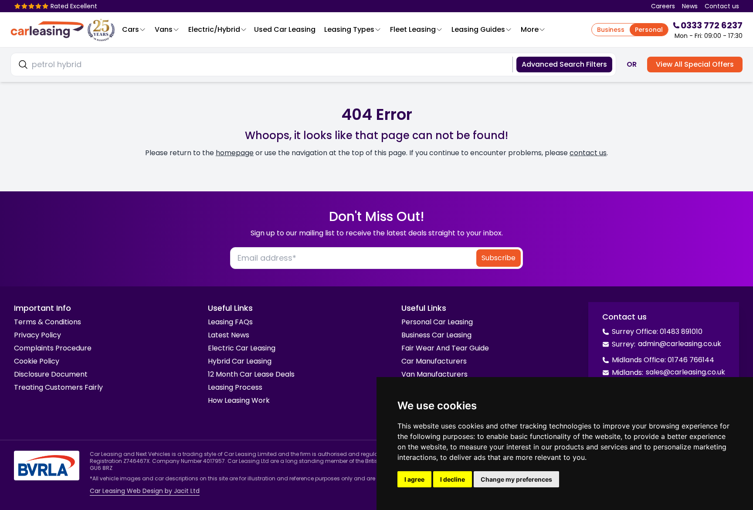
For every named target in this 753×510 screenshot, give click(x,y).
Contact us (722, 6)
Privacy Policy (37, 335)
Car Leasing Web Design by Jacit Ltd (145, 490)
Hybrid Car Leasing (239, 361)
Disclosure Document (51, 374)
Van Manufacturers (434, 374)
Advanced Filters (564, 64)
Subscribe (499, 258)
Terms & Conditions (47, 322)
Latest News (228, 335)
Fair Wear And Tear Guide (445, 348)
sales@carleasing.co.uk (685, 372)
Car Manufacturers (434, 361)
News (690, 6)
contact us (588, 153)
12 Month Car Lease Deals (251, 374)
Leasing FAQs (230, 322)
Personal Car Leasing (437, 322)
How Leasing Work (239, 400)
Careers (663, 6)
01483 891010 (681, 331)
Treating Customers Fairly (58, 387)
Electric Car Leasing (241, 348)
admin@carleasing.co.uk (679, 344)
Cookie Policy (36, 361)
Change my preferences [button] (516, 479)
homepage (235, 153)
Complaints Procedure (53, 348)
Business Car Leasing (436, 335)
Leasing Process (235, 387)
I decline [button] (452, 479)
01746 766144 (691, 360)
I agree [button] (414, 479)
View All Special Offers (695, 64)
